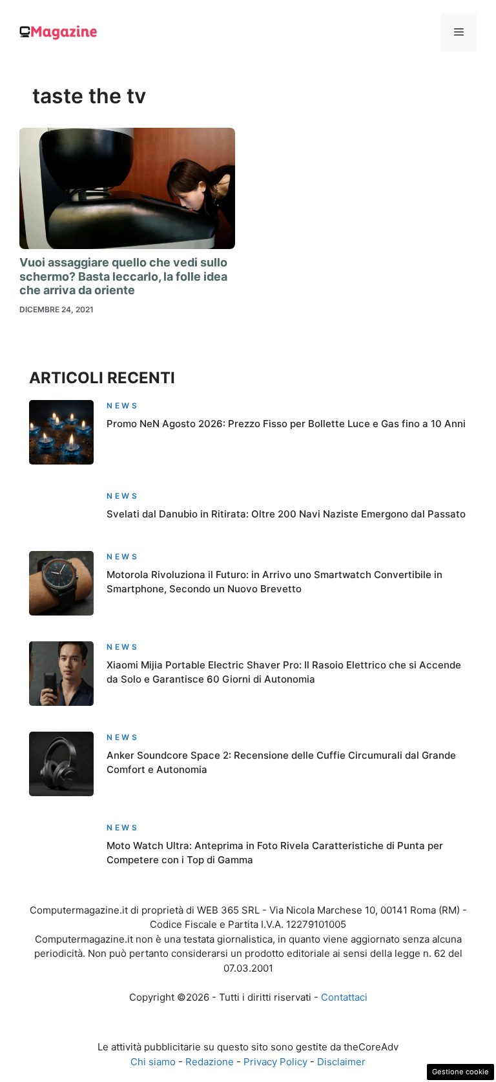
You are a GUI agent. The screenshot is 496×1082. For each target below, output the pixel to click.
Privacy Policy (275, 1062)
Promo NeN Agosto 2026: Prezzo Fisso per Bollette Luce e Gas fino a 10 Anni (286, 423)
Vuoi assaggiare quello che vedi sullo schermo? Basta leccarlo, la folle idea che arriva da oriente (123, 276)
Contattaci (344, 997)
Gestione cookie (460, 1071)
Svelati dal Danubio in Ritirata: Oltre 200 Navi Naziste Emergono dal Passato (286, 514)
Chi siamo (153, 1062)
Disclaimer (341, 1062)
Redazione (209, 1062)
